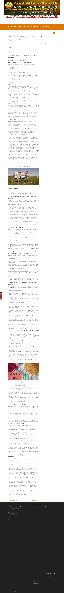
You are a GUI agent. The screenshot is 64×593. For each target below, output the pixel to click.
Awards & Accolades (11, 591)
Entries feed (43, 40)
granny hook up (20, 237)
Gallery (42, 20)
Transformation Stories (35, 20)
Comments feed (44, 41)
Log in (42, 38)
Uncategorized (24, 32)
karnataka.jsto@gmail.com (13, 517)
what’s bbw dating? (35, 500)
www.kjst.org (12, 519)
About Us (27, 20)
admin (10, 32)
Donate (47, 20)
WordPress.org (43, 43)
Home (23, 20)
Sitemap (15, 591)
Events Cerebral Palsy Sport (12, 500)
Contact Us (52, 20)
